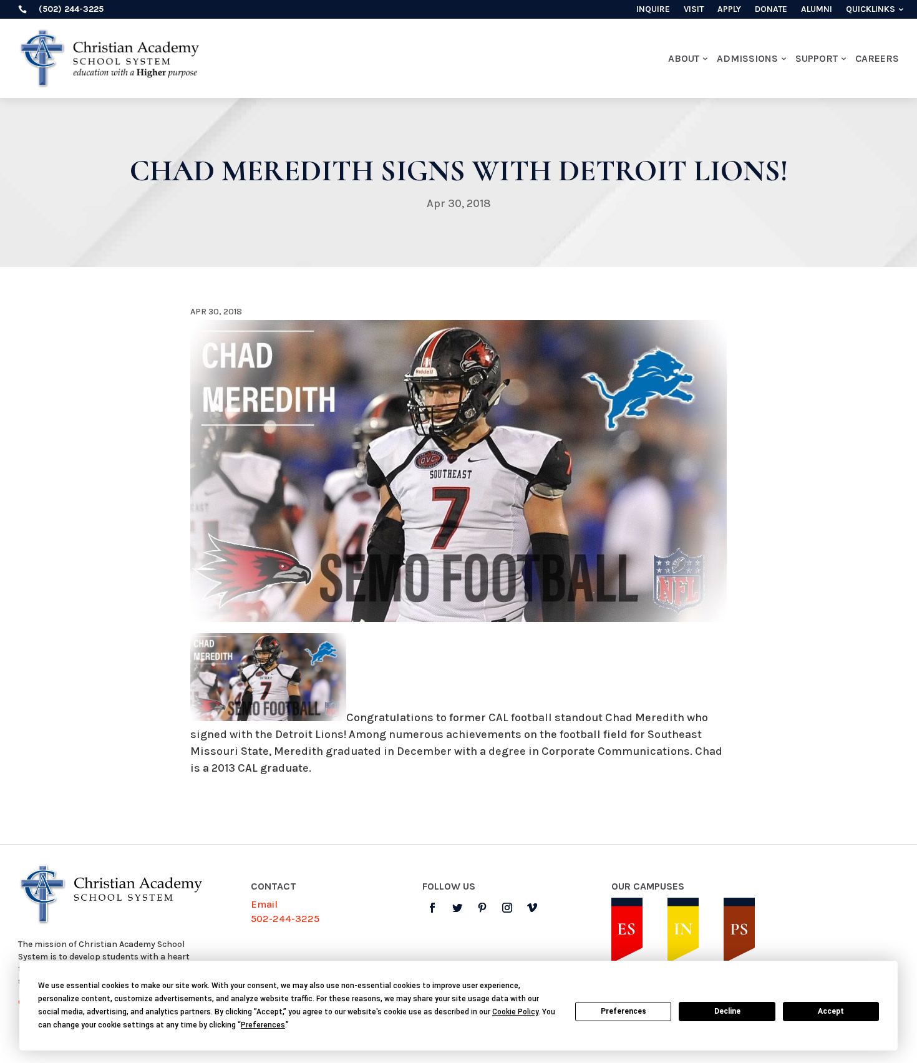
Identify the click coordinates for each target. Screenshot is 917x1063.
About (683, 58)
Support (816, 58)
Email (264, 904)
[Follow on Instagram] (507, 908)
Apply (729, 9)
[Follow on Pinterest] (482, 908)
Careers (877, 58)
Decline (727, 1011)
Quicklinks (870, 9)
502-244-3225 (285, 919)
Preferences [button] (263, 1025)
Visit (694, 9)
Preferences (623, 1011)
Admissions (747, 58)
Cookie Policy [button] (515, 1011)
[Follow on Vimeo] (532, 908)
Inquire (653, 9)
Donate (771, 9)
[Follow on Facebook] (432, 908)
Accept (831, 1011)
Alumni (816, 9)
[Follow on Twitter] (457, 908)
